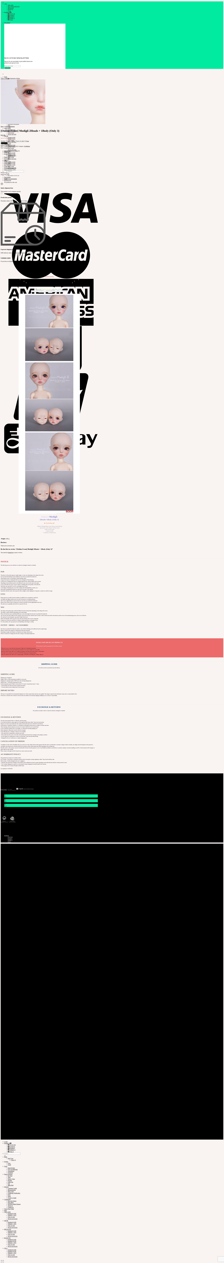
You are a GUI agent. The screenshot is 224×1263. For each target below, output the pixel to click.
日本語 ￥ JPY (11, 139)
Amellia (2, 174)
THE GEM (10, 5)
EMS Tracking (4, 825)
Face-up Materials (13, 1169)
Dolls (5, 77)
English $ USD (11, 145)
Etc (5, 165)
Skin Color (11, 1191)
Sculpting (10, 1172)
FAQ (9, 125)
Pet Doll (10, 1176)
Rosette (10, 1180)
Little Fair (10, 1182)
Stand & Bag (11, 1168)
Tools (5, 166)
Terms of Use (8, 1134)
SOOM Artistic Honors (14, 1204)
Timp (9, 1177)
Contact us (11, 1207)
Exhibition (12, 126)
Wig (5, 160)
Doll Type (10, 1158)
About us (10, 1205)
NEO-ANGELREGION (14, 6)
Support (6, 1187)
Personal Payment (9, 168)
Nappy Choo (11, 1179)
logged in (10, 552)
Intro (5, 3)
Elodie (8, 174)
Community (7, 1199)
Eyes (5, 158)
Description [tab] (7, 177)
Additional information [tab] (10, 179)
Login (6, 1129)
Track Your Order (5, 826)
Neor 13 (13, 1160)
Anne (5, 174)
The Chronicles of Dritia (14, 78)
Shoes (6, 163)
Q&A (9, 1196)
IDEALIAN (11, 8)
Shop (2, 126)
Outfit (5, 162)
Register (6, 1131)
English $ (7, 12)
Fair (9, 1183)
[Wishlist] (1, 77)
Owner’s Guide (12, 1198)
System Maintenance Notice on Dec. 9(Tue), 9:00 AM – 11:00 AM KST (24, 803)
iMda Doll (10, 1185)
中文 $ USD (11, 133)
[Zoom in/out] (3, 1260)
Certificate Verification (6, 828)
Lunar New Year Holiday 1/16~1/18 (14, 798)
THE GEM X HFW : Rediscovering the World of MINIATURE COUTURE (25, 807)
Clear (27, 141)
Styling (6, 1161)
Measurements (4, 830)
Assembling (11, 1171)
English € (11, 16)
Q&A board (33, 261)
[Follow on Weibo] (6, 784)
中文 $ (11, 19)
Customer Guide (8, 1136)
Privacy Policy (8, 1132)
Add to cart (4, 143)
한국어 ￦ (12, 14)
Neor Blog (11, 1202)
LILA (9, 10)
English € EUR (11, 154)
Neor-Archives (8, 169)
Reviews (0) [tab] (7, 180)
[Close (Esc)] (1, 1260)
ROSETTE (10, 9)
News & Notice (12, 1201)
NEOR (6, 136)
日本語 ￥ (12, 18)
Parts (5, 157)
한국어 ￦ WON (12, 134)
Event (6, 126)
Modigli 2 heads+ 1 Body (8, 141)
